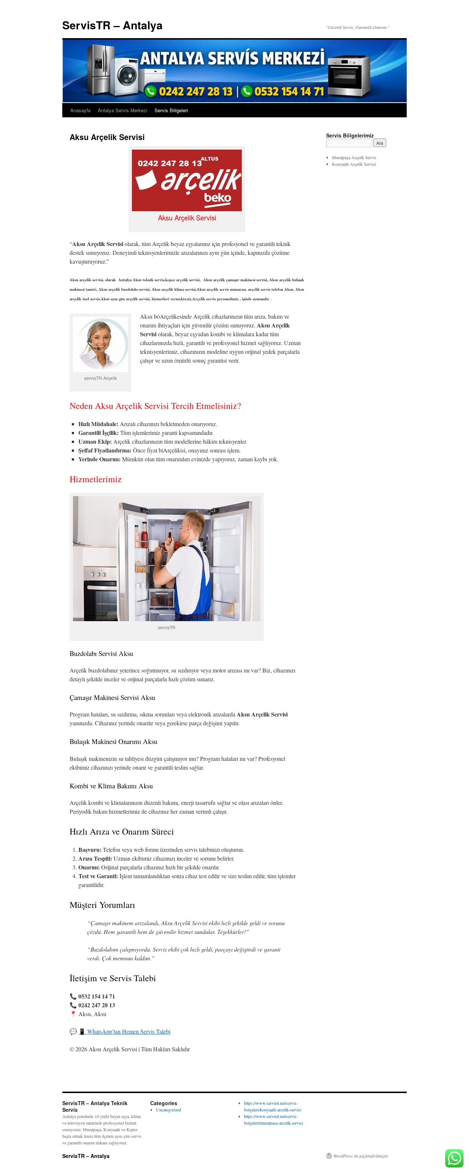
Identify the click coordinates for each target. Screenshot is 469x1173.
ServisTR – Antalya (112, 25)
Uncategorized (168, 1109)
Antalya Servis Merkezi (122, 110)
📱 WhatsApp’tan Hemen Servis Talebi (124, 1031)
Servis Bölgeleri (171, 110)
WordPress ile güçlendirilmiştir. (361, 1156)
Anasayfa (80, 110)
